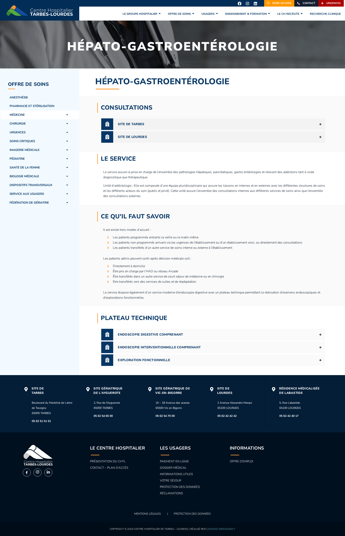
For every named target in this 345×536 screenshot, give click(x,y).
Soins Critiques (22, 141)
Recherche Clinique (325, 14)
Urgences (18, 132)
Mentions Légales (147, 514)
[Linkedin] (255, 3)
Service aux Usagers (27, 194)
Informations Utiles (176, 474)
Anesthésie (19, 97)
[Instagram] (247, 3)
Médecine (17, 115)
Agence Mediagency (221, 529)
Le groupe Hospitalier (140, 14)
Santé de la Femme (25, 167)
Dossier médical (173, 468)
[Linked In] (48, 473)
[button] (40, 114)
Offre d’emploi (241, 461)
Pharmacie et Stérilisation (32, 106)
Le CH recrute (288, 14)
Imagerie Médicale (25, 150)
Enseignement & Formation (246, 14)
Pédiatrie (17, 159)
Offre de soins (179, 14)
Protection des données (180, 487)
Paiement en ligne (174, 461)
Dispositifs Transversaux (31, 185)
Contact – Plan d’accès (109, 468)
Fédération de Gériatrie (29, 203)
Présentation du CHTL (108, 461)
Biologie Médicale (24, 176)
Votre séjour (170, 480)
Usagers (208, 14)
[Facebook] (239, 3)
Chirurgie (18, 124)
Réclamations (171, 493)
